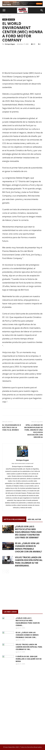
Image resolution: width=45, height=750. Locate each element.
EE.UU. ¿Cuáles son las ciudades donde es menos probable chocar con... (27, 634)
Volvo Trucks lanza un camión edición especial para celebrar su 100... (29, 646)
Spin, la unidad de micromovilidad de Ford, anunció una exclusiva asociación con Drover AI (33, 431)
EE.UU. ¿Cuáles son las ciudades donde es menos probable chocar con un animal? (28, 547)
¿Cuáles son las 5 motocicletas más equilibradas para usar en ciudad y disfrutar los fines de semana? (28, 532)
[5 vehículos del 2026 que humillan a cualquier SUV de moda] (8, 659)
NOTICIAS (11, 19)
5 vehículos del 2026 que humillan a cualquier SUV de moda (29, 658)
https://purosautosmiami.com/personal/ (22, 463)
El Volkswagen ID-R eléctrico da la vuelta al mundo (11, 427)
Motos (5, 532)
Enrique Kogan (10, 44)
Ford (9, 16)
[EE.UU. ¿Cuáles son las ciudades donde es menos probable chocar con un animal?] (8, 546)
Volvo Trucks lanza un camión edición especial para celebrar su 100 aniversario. (28, 561)
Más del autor (34, 519)
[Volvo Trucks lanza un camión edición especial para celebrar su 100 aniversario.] (8, 560)
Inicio (4, 16)
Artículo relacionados (14, 519)
